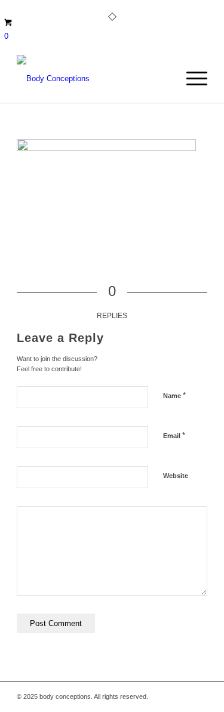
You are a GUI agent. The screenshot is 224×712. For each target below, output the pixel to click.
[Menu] (190, 79)
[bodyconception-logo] (93, 79)
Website (175, 475)
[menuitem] (190, 79)
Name (174, 395)
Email (174, 435)
